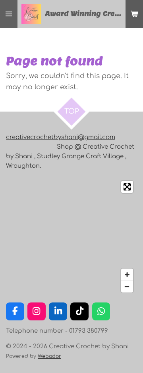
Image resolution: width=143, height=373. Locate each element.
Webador (49, 356)
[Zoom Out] (127, 287)
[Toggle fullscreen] (127, 187)
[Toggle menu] (8, 14)
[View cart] (134, 14)
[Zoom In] (127, 275)
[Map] (71, 236)
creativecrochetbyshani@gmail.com (60, 137)
